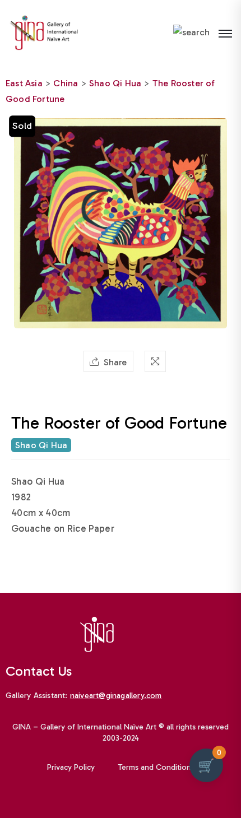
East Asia (24, 83)
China (65, 83)
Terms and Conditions (156, 767)
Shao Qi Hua (115, 83)
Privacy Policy (71, 767)
